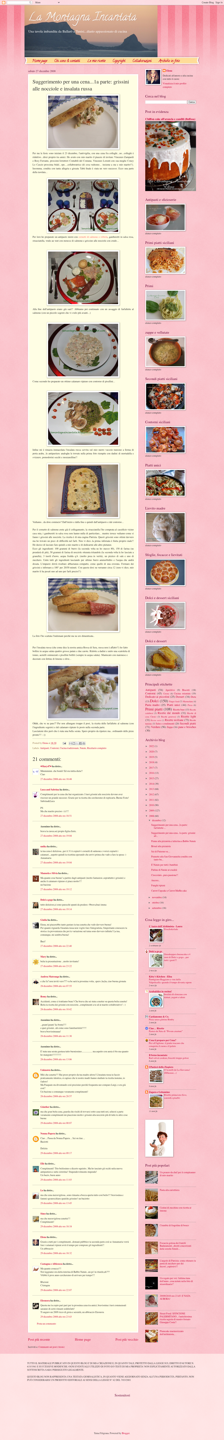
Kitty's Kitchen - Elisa (160, 976)
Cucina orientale (182, 693)
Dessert (180, 697)
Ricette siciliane (174, 720)
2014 (152, 783)
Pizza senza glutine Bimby (161, 1019)
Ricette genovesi (168, 716)
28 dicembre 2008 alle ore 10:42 (56, 1009)
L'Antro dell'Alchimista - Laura (165, 926)
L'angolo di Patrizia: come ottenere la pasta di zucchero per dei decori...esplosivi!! (178, 1263)
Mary (43, 956)
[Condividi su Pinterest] (84, 743)
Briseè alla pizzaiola (161, 846)
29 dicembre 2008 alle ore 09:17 (56, 1153)
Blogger (126, 1433)
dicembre (157, 820)
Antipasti (44, 748)
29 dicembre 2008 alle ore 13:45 (56, 1203)
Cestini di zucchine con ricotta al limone (175, 1209)
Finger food (174, 701)
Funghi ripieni (158, 885)
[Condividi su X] (77, 743)
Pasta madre (152, 705)
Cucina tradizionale (69, 748)
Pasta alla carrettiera (169, 1190)
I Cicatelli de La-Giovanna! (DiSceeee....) (177, 1071)
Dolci (154, 700)
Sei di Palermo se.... (160, 851)
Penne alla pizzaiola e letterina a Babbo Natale (173, 841)
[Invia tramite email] (70, 743)
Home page (39, 61)
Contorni (54, 748)
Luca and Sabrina (49, 789)
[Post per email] (64, 743)
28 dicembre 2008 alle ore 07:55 (56, 986)
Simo (43, 1213)
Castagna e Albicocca (51, 1264)
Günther (45, 1107)
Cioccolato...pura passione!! (164, 875)
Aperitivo (170, 690)
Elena (43, 1237)
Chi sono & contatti (67, 61)
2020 (152, 751)
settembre (157, 908)
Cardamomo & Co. (159, 1016)
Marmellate (188, 701)
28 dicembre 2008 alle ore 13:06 (56, 1059)
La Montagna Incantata (82, 18)
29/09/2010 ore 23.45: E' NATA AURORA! (175, 1297)
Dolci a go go (155, 951)
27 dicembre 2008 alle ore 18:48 (56, 779)
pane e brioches (187, 727)
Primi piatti (154, 709)
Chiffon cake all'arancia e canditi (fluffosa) (170, 119)
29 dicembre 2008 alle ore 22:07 (56, 1290)
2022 (152, 746)
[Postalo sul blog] (74, 743)
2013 (152, 789)
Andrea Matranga (49, 976)
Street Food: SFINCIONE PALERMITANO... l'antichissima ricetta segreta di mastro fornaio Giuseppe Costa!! (176, 1318)
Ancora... (155, 880)
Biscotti (186, 690)
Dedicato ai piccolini (157, 697)
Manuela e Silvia (49, 873)
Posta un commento (46, 1323)
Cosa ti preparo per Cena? (162, 1040)
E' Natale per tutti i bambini (164, 864)
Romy (43, 996)
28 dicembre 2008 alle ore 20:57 (56, 1096)
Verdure (155, 727)
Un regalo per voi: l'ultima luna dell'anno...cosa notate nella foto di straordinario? (176, 1281)
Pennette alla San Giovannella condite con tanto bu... (171, 858)
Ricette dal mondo (169, 713)
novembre (157, 897)
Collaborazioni (142, 61)
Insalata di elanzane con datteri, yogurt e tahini (175, 996)
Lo (41, 1190)
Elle (42, 1163)
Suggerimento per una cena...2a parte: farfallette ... (169, 826)
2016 (152, 772)
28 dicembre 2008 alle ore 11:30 (56, 1036)
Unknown (45, 1070)
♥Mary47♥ (45, 766)
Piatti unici (173, 705)
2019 (152, 757)
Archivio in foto (169, 61)
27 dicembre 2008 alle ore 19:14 (56, 909)
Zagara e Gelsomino (159, 1092)
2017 (152, 767)
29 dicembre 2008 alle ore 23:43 (56, 1316)
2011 (152, 799)
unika (43, 846)
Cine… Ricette (156, 1028)
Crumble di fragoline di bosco (174, 1225)
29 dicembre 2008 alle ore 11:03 (56, 1179)
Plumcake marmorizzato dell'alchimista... (172, 1332)
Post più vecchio (126, 1339)
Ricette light (188, 716)
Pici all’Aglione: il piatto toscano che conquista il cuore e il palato (166, 1044)
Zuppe (170, 727)
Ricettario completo (96, 748)
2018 (152, 762)
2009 (152, 810)
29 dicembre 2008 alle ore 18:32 (56, 1253)
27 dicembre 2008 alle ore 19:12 (56, 889)
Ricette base (179, 709)
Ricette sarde (156, 720)
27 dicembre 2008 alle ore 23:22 (56, 966)
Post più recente (39, 1339)
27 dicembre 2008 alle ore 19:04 (56, 835)
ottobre (156, 902)
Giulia (43, 920)
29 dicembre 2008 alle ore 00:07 (56, 1123)
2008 (152, 816)
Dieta (193, 696)
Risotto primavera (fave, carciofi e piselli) (175, 1096)
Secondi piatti (188, 723)
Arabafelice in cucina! (160, 991)
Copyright (119, 61)
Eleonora (45, 1300)
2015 (152, 778)
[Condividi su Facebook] (80, 743)
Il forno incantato (158, 1055)
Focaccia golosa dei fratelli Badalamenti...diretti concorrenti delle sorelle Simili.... (175, 1245)
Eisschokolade (171, 929)
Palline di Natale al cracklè (164, 869)
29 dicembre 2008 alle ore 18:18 (56, 1226)
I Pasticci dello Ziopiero (161, 1067)
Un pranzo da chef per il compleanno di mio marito (177, 1174)
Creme (166, 693)
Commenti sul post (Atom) (51, 1347)
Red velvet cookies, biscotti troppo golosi (169, 1057)
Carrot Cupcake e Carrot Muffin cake (169, 890)
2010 (152, 805)
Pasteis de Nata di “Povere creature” (166, 1031)
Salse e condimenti (165, 723)
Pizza (190, 705)
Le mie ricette (96, 61)
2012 (152, 794)
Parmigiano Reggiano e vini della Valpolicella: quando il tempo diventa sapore (170, 981)
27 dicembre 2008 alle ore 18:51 (56, 815)
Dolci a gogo (46, 900)
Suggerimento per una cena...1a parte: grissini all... (173, 834)
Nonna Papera (47, 1133)
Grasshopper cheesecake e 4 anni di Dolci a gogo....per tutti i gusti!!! (177, 957)
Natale (83, 748)
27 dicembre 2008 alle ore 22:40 (56, 946)
